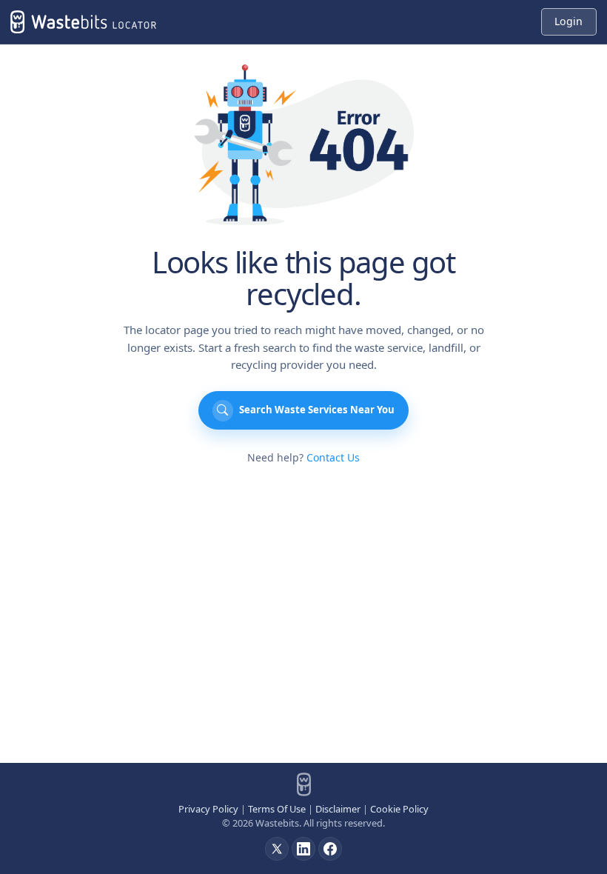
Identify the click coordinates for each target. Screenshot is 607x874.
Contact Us (333, 457)
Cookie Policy (399, 808)
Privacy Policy (208, 808)
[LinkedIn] (303, 849)
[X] (277, 849)
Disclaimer (337, 808)
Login (568, 21)
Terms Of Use (277, 808)
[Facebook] (330, 849)
